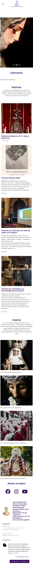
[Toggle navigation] (3, 4)
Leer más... (6, 140)
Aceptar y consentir (20, 561)
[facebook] (8, 493)
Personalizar (22, 556)
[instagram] (16, 493)
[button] (13, 65)
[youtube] (25, 493)
